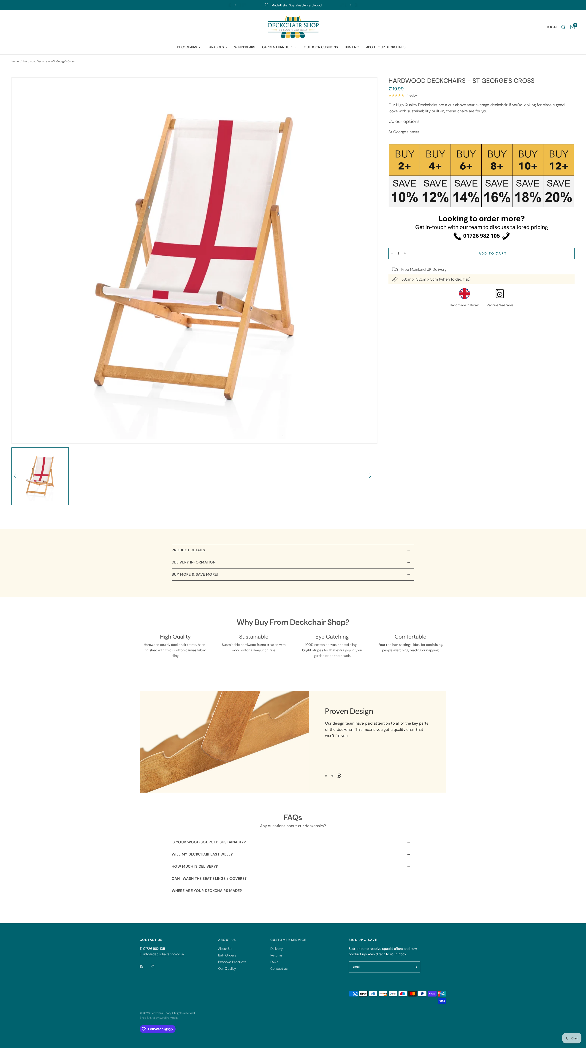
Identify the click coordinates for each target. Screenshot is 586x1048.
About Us (225, 948)
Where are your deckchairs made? (207, 890)
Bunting (352, 47)
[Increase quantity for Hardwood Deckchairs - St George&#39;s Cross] (404, 253)
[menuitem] (189, 47)
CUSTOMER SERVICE (288, 939)
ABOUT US (227, 939)
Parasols (215, 47)
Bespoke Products (232, 962)
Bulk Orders (227, 955)
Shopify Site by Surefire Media (159, 1018)
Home (15, 61)
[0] (571, 27)
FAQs (274, 962)
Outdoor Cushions (321, 47)
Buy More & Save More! (195, 574)
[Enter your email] (415, 966)
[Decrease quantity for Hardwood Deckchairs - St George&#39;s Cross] (392, 253)
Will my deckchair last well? (202, 854)
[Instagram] (156, 966)
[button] (17, 478)
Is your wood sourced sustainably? (209, 842)
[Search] (563, 27)
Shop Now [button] (336, 747)
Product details (188, 550)
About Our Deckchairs (386, 47)
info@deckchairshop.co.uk (163, 954)
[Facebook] (145, 966)
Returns (276, 955)
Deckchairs (187, 47)
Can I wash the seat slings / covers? (209, 878)
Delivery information (193, 562)
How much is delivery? (195, 866)
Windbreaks (244, 47)
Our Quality (227, 968)
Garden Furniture (278, 47)
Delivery (276, 948)
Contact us (279, 968)
